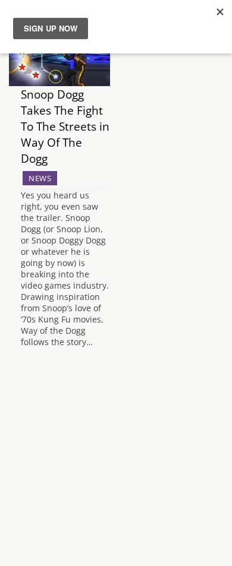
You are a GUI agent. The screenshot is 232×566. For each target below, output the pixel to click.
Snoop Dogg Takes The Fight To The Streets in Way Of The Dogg (65, 126)
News (40, 178)
